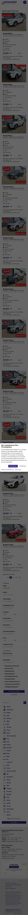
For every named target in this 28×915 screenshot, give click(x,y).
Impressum (18, 469)
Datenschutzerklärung (7, 469)
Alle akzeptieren (13, 466)
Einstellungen (22, 466)
